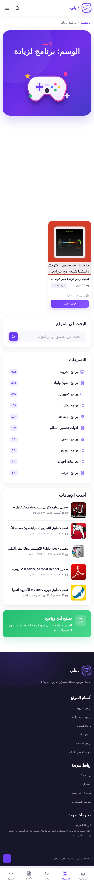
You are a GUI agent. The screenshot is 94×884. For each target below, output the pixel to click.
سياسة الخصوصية (81, 792)
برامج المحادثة (83, 743)
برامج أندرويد (84, 708)
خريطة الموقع (83, 825)
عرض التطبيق (69, 303)
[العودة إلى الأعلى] (7, 858)
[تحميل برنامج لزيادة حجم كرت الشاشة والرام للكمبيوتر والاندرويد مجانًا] (69, 248)
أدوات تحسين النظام (58, 285)
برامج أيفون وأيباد (81, 716)
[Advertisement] (47, 168)
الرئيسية (86, 22)
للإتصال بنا (85, 784)
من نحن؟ (86, 775)
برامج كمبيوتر (83, 725)
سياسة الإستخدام (81, 801)
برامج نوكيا (85, 734)
